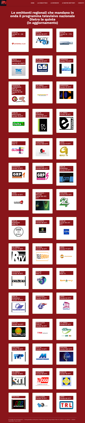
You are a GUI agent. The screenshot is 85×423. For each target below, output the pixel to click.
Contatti (81, 3)
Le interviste (55, 3)
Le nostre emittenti (68, 3)
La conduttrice (42, 3)
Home (32, 3)
